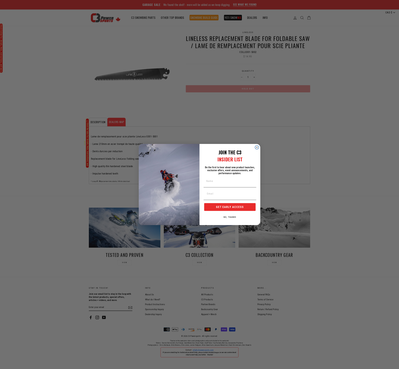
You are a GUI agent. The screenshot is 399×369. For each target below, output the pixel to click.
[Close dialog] (257, 147)
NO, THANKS (230, 217)
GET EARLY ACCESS (230, 207)
